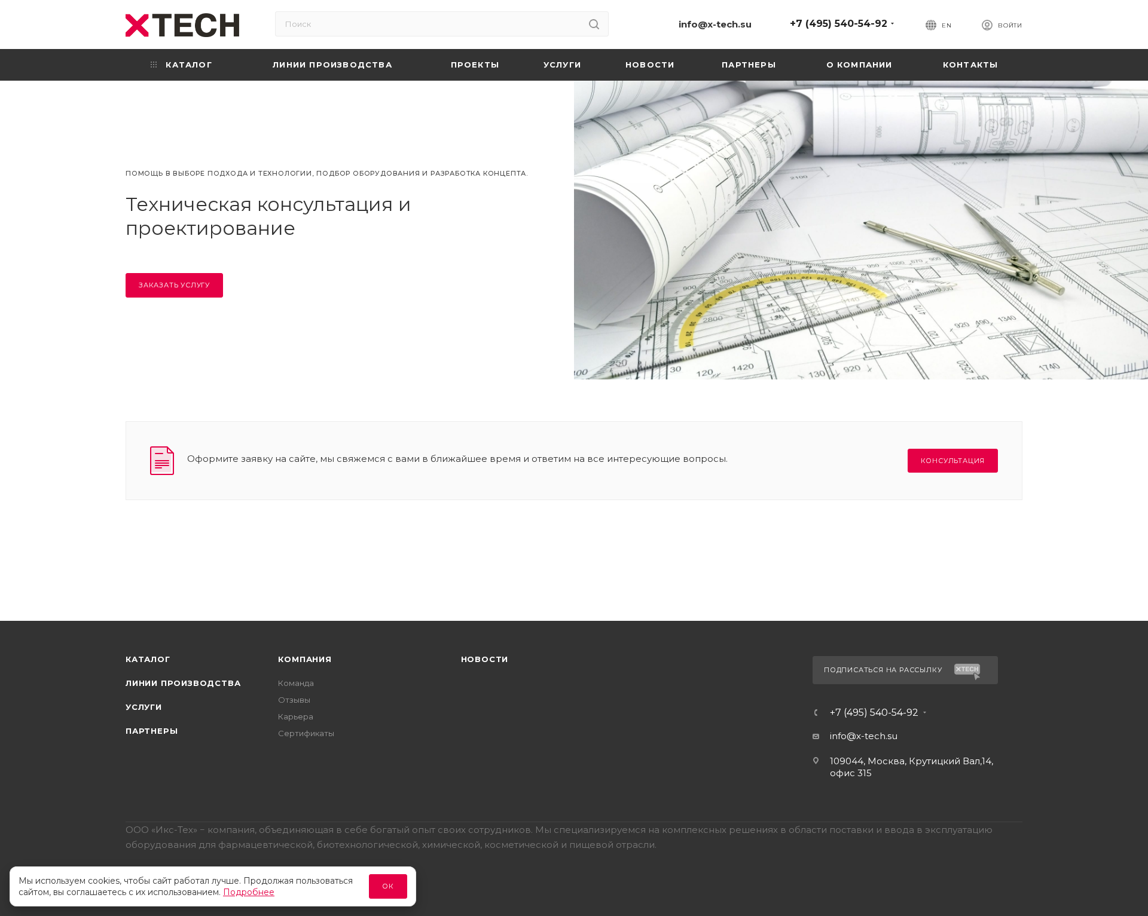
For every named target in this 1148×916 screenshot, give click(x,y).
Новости (485, 659)
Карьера (295, 716)
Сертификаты (306, 733)
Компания (304, 659)
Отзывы (294, 699)
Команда (296, 683)
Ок (388, 886)
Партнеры (152, 731)
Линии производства (183, 683)
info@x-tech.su (715, 24)
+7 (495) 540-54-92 (838, 23)
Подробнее (248, 892)
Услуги (144, 707)
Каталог (148, 659)
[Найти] (594, 23)
